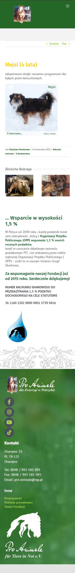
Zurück (54, 44)
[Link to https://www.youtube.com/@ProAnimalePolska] (9, 422)
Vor (64, 44)
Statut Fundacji (14, 507)
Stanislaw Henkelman (19, 149)
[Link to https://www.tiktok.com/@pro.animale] (9, 432)
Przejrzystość (13, 498)
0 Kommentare (23, 153)
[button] (7, 185)
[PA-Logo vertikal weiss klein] (23, 513)
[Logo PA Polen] (30, 376)
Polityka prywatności (18, 502)
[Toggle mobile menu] (68, 6)
